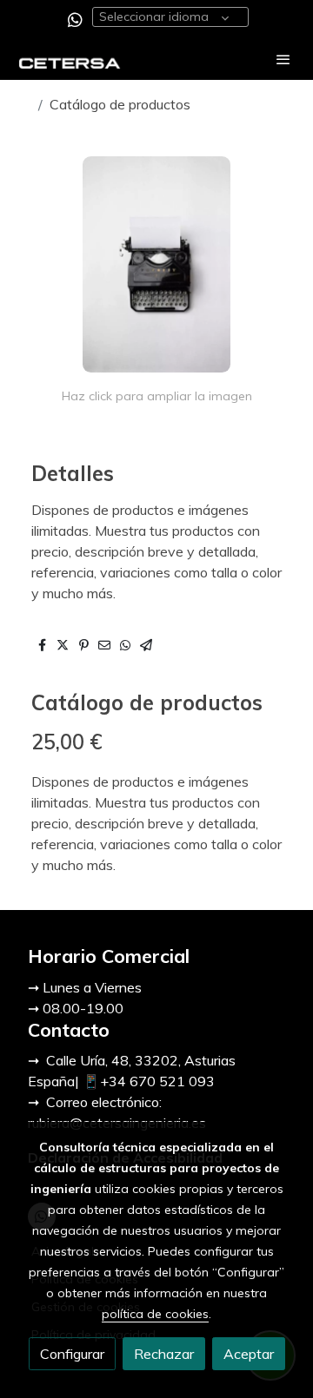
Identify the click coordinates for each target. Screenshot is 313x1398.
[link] (69, 59)
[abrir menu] (283, 59)
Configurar (72, 1353)
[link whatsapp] (75, 18)
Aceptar (248, 1353)
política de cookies (155, 1314)
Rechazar (164, 1353)
